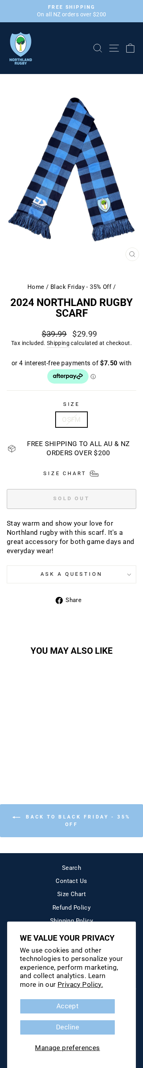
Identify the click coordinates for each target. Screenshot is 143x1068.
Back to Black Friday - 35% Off (77, 821)
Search (71, 867)
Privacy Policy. (80, 984)
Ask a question (71, 574)
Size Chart (71, 894)
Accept (67, 1006)
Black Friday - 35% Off (80, 286)
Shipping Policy (71, 920)
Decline (67, 1027)
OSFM (71, 419)
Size (71, 404)
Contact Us (71, 881)
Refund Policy (71, 907)
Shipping (58, 343)
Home (35, 286)
